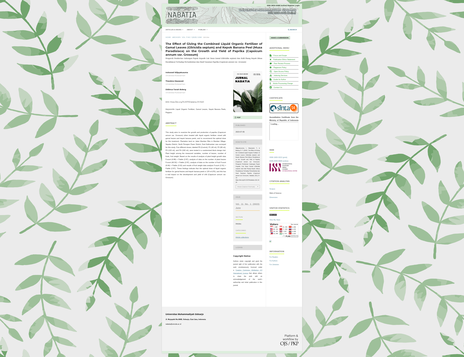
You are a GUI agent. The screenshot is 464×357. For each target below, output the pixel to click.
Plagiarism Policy (279, 67)
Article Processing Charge (283, 83)
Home (168, 37)
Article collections (242, 237)
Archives (176, 37)
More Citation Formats (246, 187)
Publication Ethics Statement (284, 59)
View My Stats (274, 220)
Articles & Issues (174, 30)
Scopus (272, 189)
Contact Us (278, 87)
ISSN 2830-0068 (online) (277, 5)
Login (297, 5)
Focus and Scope (280, 55)
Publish (202, 30)
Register (290, 5)
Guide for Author (279, 79)
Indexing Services (280, 75)
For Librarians (274, 264)
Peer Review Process (282, 63)
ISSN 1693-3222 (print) (278, 157)
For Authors (273, 261)
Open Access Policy (281, 71)
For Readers (273, 257)
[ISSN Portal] (283, 171)
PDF (238, 117)
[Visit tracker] (270, 241)
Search (293, 30)
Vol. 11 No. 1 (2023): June (192, 37)
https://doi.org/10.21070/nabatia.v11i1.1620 (187, 102)
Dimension (273, 197)
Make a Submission (280, 38)
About (190, 30)
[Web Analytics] (273, 215)
